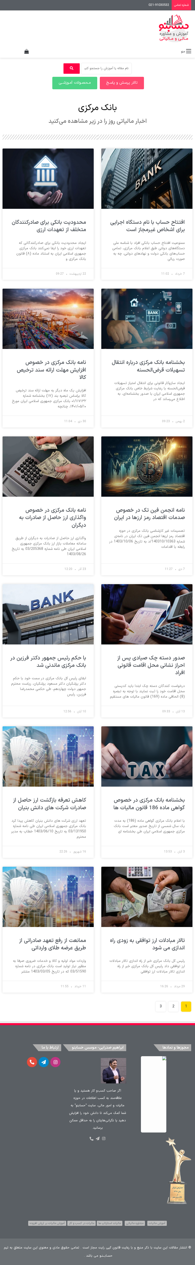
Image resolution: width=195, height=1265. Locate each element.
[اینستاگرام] (104, 1139)
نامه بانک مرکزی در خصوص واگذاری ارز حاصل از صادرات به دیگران (52, 517)
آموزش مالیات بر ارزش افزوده (47, 1223)
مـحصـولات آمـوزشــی (75, 83)
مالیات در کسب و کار (81, 1223)
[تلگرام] (97, 1139)
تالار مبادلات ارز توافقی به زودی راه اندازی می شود (147, 944)
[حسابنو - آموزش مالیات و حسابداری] (174, 28)
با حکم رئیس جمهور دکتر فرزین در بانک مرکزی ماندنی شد (48, 662)
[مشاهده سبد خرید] (26, 51)
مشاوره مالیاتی (134, 1223)
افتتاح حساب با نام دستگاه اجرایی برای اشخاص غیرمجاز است (147, 226)
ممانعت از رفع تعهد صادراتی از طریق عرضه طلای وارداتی (52, 944)
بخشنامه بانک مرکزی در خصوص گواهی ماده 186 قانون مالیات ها (149, 804)
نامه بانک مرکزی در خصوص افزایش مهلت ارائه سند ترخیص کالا (51, 370)
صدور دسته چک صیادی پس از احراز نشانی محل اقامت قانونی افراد (151, 665)
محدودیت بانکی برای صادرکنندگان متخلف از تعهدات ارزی (49, 226)
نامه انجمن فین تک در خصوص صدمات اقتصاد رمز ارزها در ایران (149, 514)
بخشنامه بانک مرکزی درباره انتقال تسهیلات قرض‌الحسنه (148, 366)
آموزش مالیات (157, 1223)
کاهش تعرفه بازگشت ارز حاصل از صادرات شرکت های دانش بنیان (49, 804)
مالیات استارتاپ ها (109, 1223)
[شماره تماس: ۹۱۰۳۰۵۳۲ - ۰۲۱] (91, 1139)
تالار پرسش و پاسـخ (122, 83)
